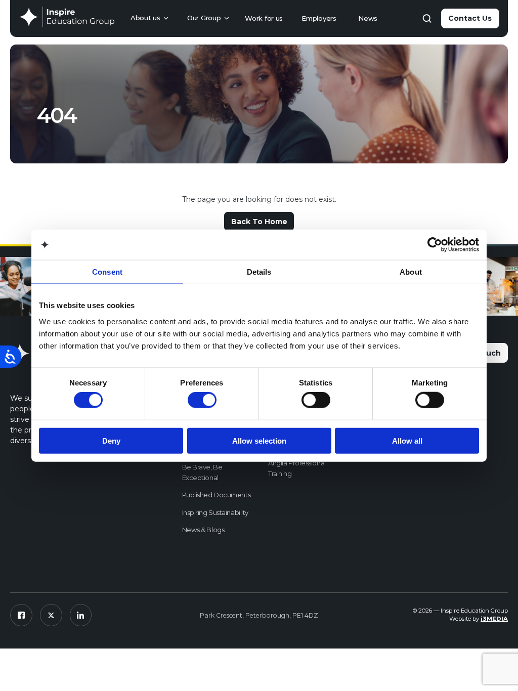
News (367, 18)
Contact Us (470, 18)
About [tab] (411, 272)
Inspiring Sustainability (215, 512)
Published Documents (216, 495)
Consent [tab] (107, 272)
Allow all (407, 440)
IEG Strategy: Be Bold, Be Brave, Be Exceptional (215, 467)
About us (145, 18)
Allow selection (259, 440)
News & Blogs (203, 530)
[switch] (202, 400)
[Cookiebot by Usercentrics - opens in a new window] (435, 244)
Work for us (264, 18)
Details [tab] (259, 272)
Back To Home (259, 221)
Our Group (204, 18)
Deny (111, 440)
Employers (318, 18)
